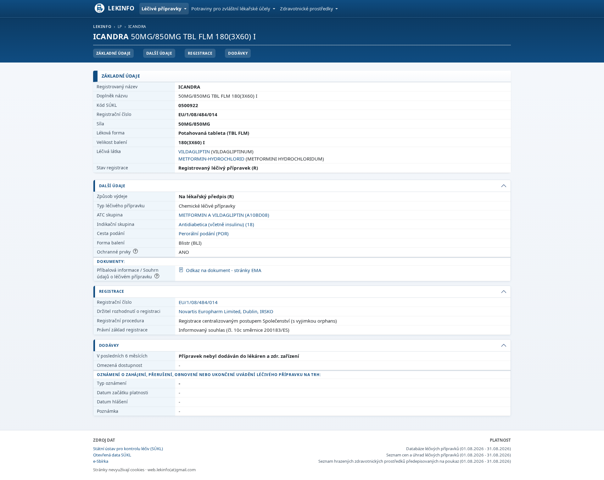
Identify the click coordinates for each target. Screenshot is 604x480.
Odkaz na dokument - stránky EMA (223, 270)
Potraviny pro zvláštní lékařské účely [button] (231, 8)
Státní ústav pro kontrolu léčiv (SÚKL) (128, 448)
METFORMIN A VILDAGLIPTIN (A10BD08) (224, 215)
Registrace (200, 53)
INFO (121, 8)
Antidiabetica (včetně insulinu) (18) (216, 224)
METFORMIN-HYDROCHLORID (211, 158)
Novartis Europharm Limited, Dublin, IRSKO (226, 311)
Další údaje (159, 53)
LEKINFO (102, 26)
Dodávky (238, 53)
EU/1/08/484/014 (198, 302)
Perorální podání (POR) (204, 233)
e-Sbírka (100, 461)
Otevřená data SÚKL (112, 455)
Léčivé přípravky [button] (162, 8)
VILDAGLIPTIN (194, 151)
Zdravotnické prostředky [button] (307, 8)
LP (120, 26)
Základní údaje (113, 53)
